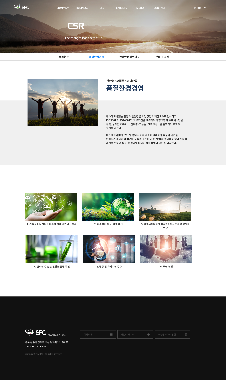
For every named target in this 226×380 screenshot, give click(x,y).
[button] (64, 57)
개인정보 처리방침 (167, 334)
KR (199, 7)
